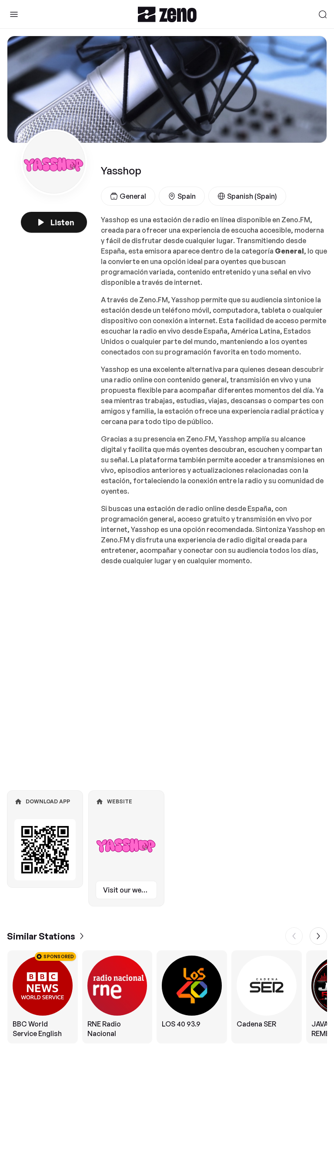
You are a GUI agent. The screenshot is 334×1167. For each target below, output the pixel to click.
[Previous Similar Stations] (294, 936)
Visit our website (130, 890)
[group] (167, 997)
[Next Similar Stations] (318, 936)
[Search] (323, 14)
